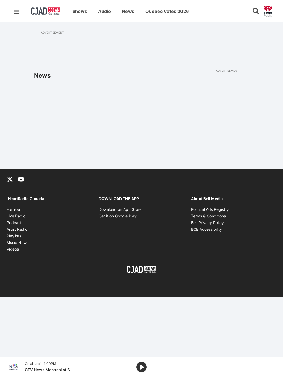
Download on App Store (120, 209)
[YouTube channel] (21, 179)
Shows (79, 11)
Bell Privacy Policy (207, 222)
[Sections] (16, 11)
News (128, 11)
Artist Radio (17, 229)
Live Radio (16, 216)
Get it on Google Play (118, 216)
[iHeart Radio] (268, 10)
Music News (17, 242)
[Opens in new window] (13, 367)
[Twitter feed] (10, 179)
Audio (104, 11)
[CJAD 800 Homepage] (45, 11)
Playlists (14, 235)
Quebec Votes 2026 (167, 11)
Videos (13, 249)
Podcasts (15, 222)
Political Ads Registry (210, 209)
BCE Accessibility (206, 229)
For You (13, 209)
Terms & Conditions (208, 216)
